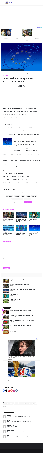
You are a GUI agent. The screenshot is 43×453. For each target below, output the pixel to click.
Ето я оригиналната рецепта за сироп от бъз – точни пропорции (21, 325)
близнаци (17, 196)
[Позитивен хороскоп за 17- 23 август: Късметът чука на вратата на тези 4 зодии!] (21, 228)
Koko (8, 435)
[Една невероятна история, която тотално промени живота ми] (6, 312)
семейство (23, 404)
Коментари (35, 275)
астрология (9, 196)
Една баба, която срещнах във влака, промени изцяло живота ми (21, 315)
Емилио (8, 420)
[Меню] (1, 3)
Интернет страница (26, 263)
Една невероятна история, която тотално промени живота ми (20, 310)
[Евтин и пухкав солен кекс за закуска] (6, 332)
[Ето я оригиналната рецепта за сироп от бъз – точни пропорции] (6, 327)
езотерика (8, 73)
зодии (28, 196)
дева (23, 196)
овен (34, 402)
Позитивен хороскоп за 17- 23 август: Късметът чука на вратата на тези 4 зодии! (21, 233)
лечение (27, 402)
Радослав (9, 415)
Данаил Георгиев (10, 425)
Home (4, 73)
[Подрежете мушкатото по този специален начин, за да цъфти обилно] (6, 322)
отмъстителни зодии (17, 198)
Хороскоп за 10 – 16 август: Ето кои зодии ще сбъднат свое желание (34, 233)
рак (12, 404)
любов (31, 402)
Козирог (34, 196)
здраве (9, 402)
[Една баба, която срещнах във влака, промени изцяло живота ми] (6, 317)
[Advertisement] (21, 18)
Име (4, 258)
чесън (35, 404)
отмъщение (28, 198)
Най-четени (21, 275)
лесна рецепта (21, 402)
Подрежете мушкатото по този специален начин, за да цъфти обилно (22, 320)
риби (19, 404)
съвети (28, 404)
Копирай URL (28, 202)
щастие (4, 406)
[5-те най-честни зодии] (34, 215)
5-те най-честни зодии (33, 219)
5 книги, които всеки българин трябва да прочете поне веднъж (21, 279)
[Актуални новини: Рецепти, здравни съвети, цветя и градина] (8, 2)
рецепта (15, 404)
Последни (7, 275)
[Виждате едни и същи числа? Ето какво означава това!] (8, 215)
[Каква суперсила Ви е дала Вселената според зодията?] (8, 228)
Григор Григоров (10, 430)
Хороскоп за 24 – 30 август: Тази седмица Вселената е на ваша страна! (21, 220)
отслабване (5, 404)
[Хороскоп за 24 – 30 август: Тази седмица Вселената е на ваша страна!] (21, 215)
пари (9, 404)
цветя (32, 404)
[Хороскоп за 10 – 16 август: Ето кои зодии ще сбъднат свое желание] (34, 228)
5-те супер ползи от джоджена (15, 299)
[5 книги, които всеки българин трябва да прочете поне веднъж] (6, 281)
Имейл (4, 263)
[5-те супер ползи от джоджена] (6, 301)
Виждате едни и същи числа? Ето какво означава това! (8, 220)
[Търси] (41, 3)
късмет (16, 402)
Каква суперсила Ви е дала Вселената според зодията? (7, 233)
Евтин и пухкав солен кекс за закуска (16, 330)
